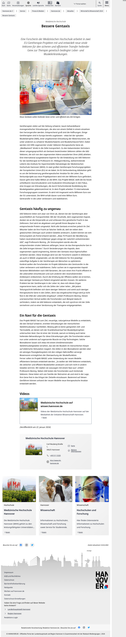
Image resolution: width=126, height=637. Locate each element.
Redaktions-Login (11, 617)
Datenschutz (9, 580)
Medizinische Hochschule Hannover (45, 438)
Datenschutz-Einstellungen (14, 599)
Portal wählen (81, 4)
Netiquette (8, 587)
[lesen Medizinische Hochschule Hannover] (19, 505)
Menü (107, 5)
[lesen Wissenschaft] (55, 505)
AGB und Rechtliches (12, 576)
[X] (32, 545)
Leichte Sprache (38, 5)
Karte (9, 5)
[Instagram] (26, 545)
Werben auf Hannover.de (14, 591)
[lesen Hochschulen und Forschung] (92, 505)
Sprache (28, 5)
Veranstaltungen (18, 5)
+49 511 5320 (55, 455)
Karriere (58, 5)
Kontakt (7, 595)
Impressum (8, 572)
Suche (100, 5)
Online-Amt (49, 5)
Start (3, 5)
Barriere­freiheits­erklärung (14, 584)
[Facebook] (21, 545)
